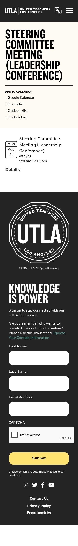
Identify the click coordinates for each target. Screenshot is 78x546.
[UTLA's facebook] (42, 485)
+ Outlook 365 (16, 110)
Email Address (20, 397)
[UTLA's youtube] (51, 485)
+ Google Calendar (19, 97)
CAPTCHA (17, 422)
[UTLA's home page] (27, 11)
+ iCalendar (14, 104)
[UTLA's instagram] (26, 485)
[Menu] (69, 11)
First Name (18, 346)
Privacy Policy (39, 506)
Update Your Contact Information (37, 335)
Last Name (17, 371)
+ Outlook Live (16, 117)
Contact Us (39, 498)
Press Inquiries (39, 512)
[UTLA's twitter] (34, 485)
